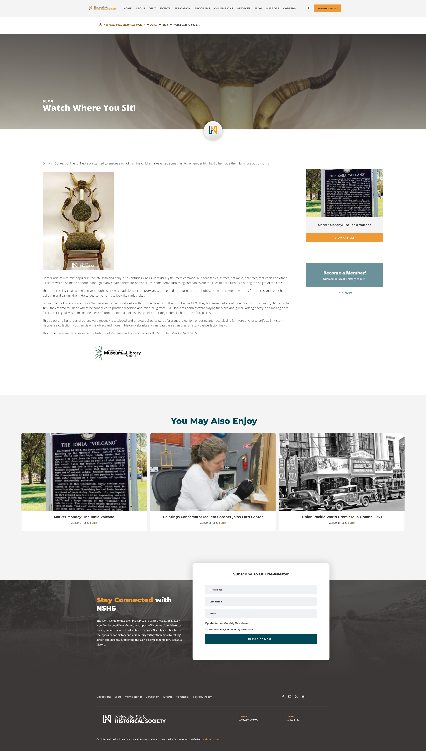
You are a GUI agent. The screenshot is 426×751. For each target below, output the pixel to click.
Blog (48, 101)
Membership (133, 692)
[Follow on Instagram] (289, 692)
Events (168, 692)
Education (153, 692)
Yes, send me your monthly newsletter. (231, 625)
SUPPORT (290, 712)
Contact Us (292, 716)
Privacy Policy (202, 692)
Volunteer (183, 692)
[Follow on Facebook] (283, 692)
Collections (104, 692)
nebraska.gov (211, 735)
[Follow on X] (296, 692)
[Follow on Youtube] (303, 692)
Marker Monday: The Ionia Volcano (344, 225)
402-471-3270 (248, 716)
